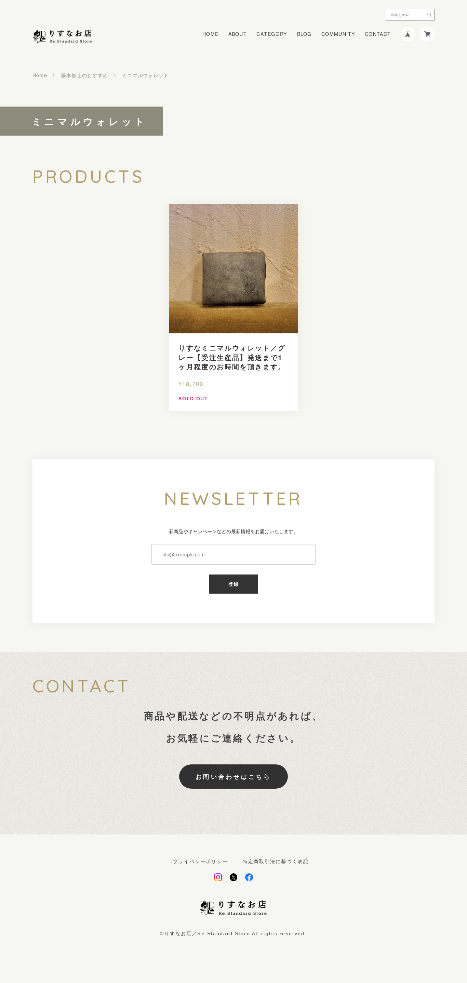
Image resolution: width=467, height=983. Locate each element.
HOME (210, 33)
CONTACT (378, 33)
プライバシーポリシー (200, 861)
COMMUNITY (338, 33)
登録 (233, 584)
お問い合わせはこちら (233, 776)
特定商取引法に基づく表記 (276, 861)
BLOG (304, 33)
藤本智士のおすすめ (84, 75)
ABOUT (237, 33)
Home (39, 75)
